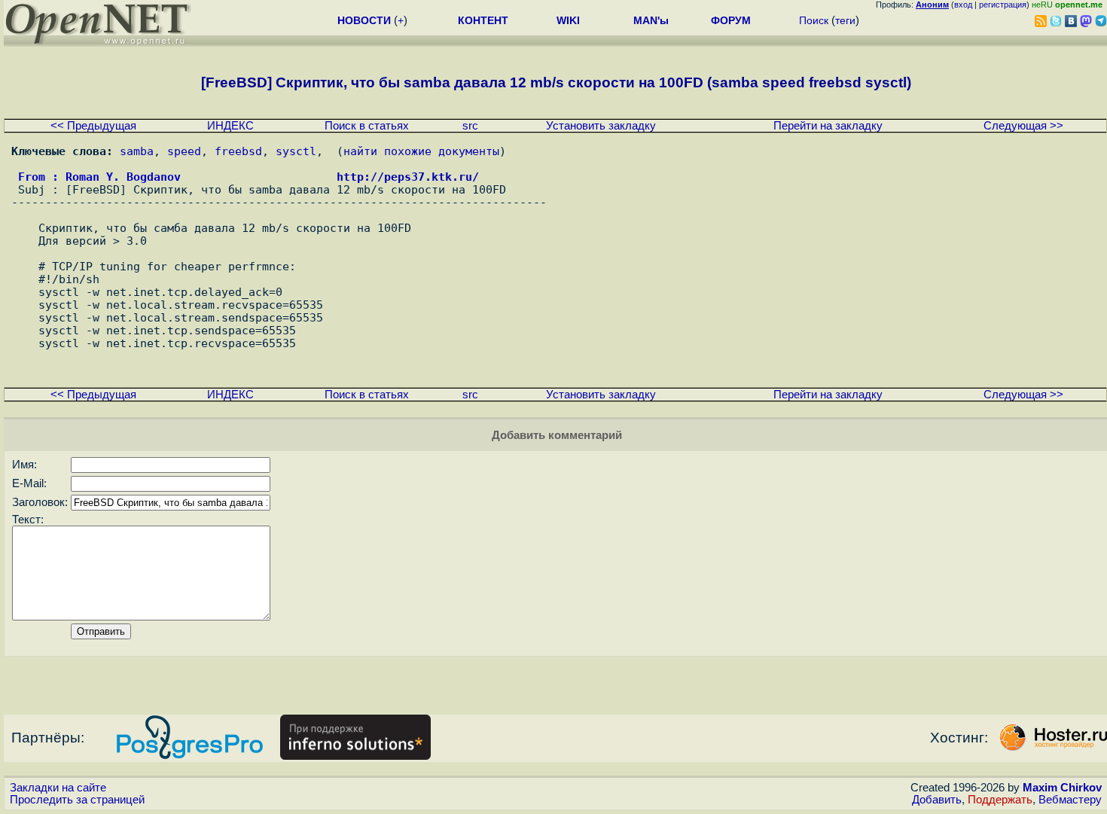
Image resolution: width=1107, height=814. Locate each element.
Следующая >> (1023, 126)
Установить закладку (601, 126)
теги (845, 20)
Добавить (937, 800)
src (470, 126)
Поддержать (1000, 800)
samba (137, 151)
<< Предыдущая (93, 126)
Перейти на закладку (828, 126)
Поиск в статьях (367, 126)
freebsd (238, 151)
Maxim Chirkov (1062, 788)
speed (184, 151)
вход (963, 4)
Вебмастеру (1070, 800)
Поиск (813, 20)
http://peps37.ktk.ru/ (408, 176)
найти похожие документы (421, 151)
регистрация (1002, 4)
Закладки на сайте (58, 788)
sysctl (296, 151)
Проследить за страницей (77, 800)
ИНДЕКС (230, 126)
